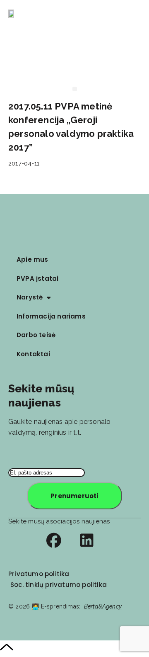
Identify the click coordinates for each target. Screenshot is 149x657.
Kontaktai (33, 354)
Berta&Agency (103, 606)
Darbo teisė (36, 335)
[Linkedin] (86, 540)
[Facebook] (53, 540)
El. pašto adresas (34, 462)
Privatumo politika (39, 573)
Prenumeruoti (74, 496)
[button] (138, 14)
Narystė (30, 297)
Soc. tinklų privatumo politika (58, 584)
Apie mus (32, 259)
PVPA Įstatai (37, 278)
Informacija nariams (51, 316)
